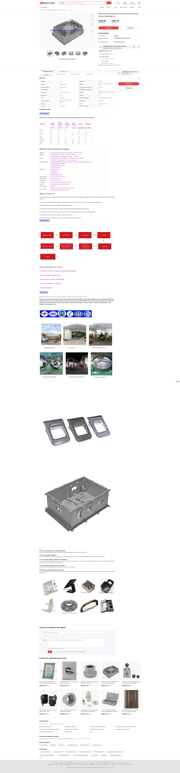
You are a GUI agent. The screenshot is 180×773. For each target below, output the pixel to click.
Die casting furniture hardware (71, 729)
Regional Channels (106, 762)
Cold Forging (53, 745)
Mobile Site (120, 762)
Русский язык (77, 764)
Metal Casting (62, 745)
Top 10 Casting (94, 755)
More (40, 757)
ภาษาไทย (113, 764)
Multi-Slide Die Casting (72, 745)
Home (40, 10)
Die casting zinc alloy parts (70, 726)
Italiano (83, 764)
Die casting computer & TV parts (122, 729)
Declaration (104, 767)
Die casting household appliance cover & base (49, 729)
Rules (140, 7)
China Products (62, 762)
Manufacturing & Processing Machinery (50, 10)
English (57, 764)
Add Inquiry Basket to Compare (67, 59)
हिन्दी (109, 764)
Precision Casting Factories (85, 751)
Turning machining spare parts (46, 731)
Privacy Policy (111, 767)
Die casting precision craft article (97, 729)
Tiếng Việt (122, 764)
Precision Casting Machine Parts (47, 755)
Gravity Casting (43, 745)
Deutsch (87, 764)
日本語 (105, 764)
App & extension (123, 7)
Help (116, 7)
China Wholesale (84, 762)
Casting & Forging (63, 10)
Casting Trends (104, 755)
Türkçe (117, 764)
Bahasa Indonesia (129, 764)
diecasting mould (68, 731)
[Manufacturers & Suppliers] (47, 2)
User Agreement (98, 767)
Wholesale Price (92, 762)
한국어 (101, 764)
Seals (91, 731)
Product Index (114, 762)
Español (61, 764)
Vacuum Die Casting (84, 745)
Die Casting (70, 10)
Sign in (139, 3)
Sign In (100, 65)
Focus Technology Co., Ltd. (81, 767)
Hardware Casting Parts (99, 751)
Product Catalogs (59, 723)
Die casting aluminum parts (45, 726)
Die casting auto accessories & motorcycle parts (125, 726)
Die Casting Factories (58, 751)
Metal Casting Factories (71, 751)
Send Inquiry (108, 28)
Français (71, 764)
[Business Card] (138, 78)
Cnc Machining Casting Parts (64, 755)
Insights (125, 762)
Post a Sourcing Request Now (78, 651)
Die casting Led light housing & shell (97, 726)
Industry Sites (99, 762)
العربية (97, 764)
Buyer (108, 7)
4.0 (123, 73)
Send (50, 651)
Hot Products (55, 762)
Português (67, 764)
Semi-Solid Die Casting (97, 745)
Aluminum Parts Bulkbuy (115, 755)
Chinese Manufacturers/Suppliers (73, 762)
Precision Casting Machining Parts (80, 755)
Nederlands (92, 764)
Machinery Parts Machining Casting (115, 751)
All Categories (44, 7)
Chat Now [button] (131, 28)
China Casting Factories (45, 751)
